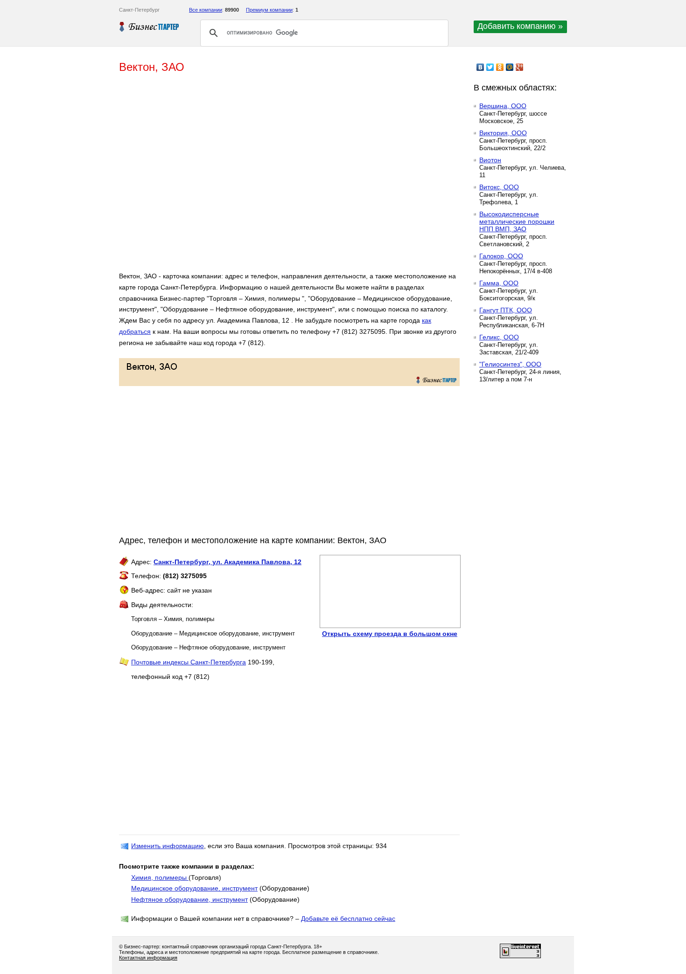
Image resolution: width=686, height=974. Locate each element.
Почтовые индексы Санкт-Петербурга (188, 662)
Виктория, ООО (503, 133)
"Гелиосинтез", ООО (510, 364)
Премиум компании (269, 10)
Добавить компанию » (520, 26)
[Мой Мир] (510, 67)
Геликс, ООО (499, 337)
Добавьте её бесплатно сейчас (348, 918)
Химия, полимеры (160, 877)
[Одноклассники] (500, 67)
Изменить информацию (167, 846)
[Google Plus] (520, 67)
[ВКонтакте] (480, 67)
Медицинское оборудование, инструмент (194, 888)
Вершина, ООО (502, 106)
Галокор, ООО (501, 256)
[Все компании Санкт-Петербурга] (149, 27)
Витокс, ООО (499, 187)
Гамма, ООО (498, 283)
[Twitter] (490, 67)
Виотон (490, 160)
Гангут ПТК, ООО (505, 310)
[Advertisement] (254, 176)
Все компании (205, 10)
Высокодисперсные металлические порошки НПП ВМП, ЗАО (516, 221)
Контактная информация (148, 957)
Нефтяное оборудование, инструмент (189, 899)
